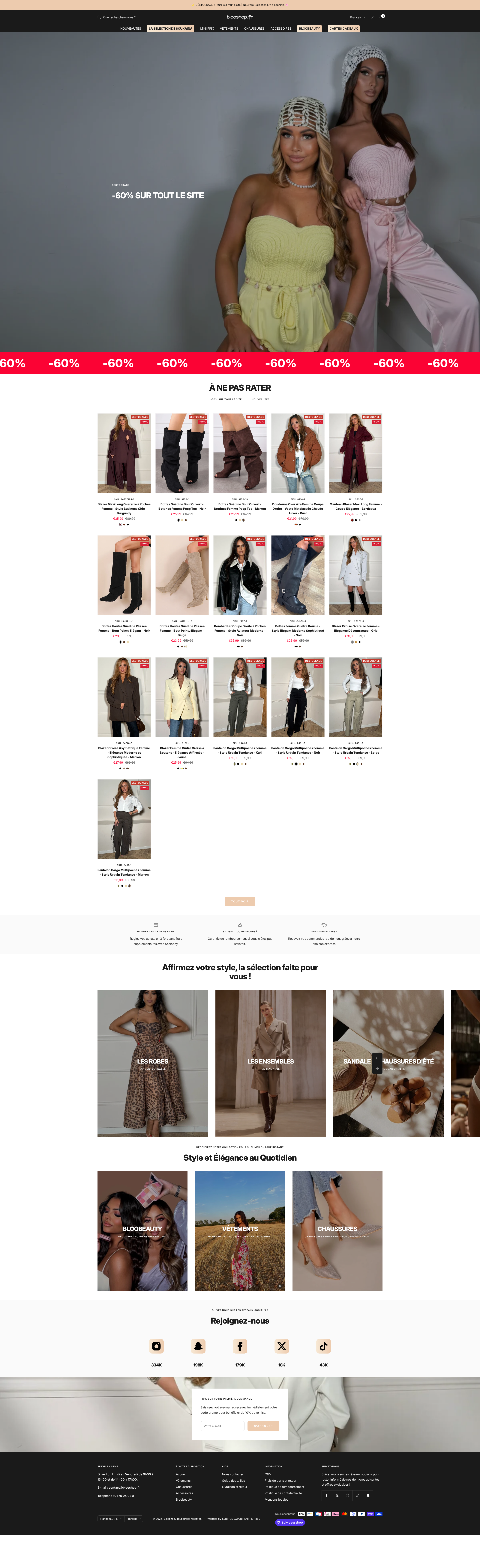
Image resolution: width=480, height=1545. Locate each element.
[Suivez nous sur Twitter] (337, 1495)
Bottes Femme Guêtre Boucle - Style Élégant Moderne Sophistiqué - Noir (298, 630)
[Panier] (380, 17)
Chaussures (184, 1487)
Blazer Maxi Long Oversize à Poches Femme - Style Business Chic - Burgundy (124, 508)
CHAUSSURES (254, 28)
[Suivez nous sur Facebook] (327, 1495)
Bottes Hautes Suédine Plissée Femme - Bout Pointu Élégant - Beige (182, 630)
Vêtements (183, 1480)
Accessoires (184, 1493)
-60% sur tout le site (226, 399)
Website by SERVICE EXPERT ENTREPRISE (233, 1518)
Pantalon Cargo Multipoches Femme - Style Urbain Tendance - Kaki (240, 750)
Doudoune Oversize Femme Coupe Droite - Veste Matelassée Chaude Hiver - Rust (298, 508)
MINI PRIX (207, 28)
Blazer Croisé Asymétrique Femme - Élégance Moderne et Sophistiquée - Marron (124, 752)
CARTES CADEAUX (344, 28)
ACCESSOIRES (281, 28)
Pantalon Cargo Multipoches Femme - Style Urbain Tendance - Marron (124, 872)
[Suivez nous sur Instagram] (347, 1495)
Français (356, 17)
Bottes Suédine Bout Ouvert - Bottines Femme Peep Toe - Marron (240, 506)
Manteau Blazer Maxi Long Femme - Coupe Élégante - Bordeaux (356, 506)
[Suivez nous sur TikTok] (357, 1495)
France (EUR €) (109, 1518)
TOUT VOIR (240, 901)
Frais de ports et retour (280, 1480)
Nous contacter (232, 1474)
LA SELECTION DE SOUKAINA (170, 28)
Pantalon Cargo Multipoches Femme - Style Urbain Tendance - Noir (298, 750)
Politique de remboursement (284, 1487)
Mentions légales (276, 1499)
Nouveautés (260, 399)
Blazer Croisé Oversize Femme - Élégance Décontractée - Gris (356, 628)
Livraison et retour (234, 1487)
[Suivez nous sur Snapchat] (368, 1495)
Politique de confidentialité (283, 1493)
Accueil (181, 1474)
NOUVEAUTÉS (130, 28)
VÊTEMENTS (229, 28)
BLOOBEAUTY (309, 28)
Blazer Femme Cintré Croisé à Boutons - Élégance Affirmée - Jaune (182, 752)
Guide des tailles (233, 1480)
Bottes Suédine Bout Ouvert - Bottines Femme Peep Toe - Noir (182, 506)
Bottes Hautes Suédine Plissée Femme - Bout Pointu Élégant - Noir (124, 628)
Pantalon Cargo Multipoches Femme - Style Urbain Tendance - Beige (355, 750)
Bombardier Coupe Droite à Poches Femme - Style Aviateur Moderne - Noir (240, 630)
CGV (268, 1474)
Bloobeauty (184, 1499)
